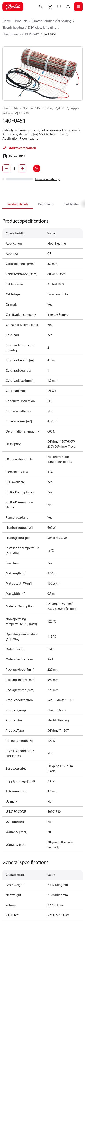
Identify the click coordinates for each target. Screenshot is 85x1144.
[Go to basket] (49, 6)
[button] (59, 6)
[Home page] (12, 6)
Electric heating (13, 27)
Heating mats (11, 34)
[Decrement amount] (6, 168)
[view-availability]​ (47, 179)
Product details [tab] (17, 204)
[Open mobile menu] (78, 6)
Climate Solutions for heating (52, 21)
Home (6, 21)
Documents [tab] (46, 204)
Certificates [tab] (71, 204)
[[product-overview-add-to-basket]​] (36, 168)
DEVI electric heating (42, 27)
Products (21, 21)
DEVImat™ (32, 34)
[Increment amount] (22, 168)
